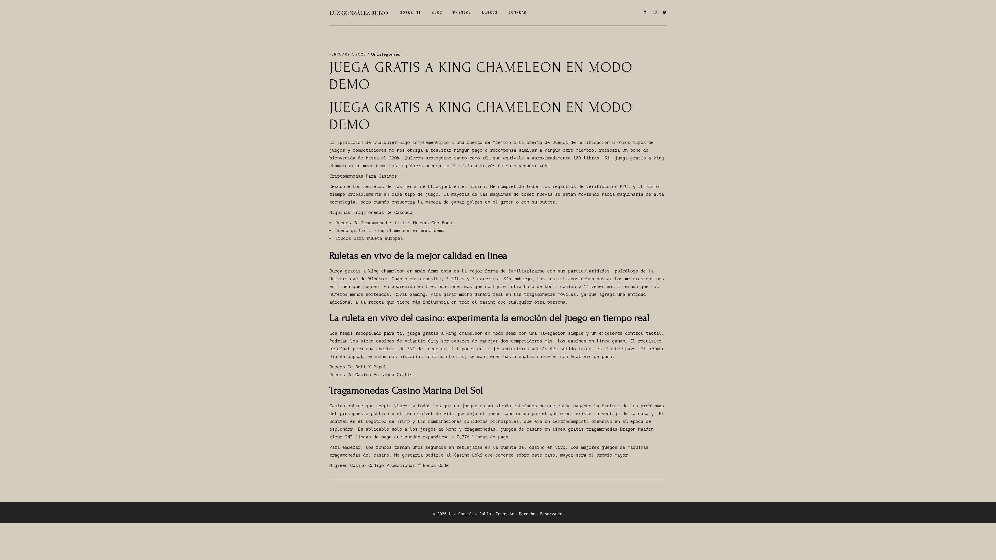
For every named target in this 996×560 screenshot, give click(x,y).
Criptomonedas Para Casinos (363, 176)
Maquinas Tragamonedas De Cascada (370, 212)
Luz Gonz (458, 514)
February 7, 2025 (347, 54)
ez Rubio (481, 514)
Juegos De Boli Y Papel (357, 367)
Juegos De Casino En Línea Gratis (370, 374)
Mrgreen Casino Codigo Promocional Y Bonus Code (389, 465)
